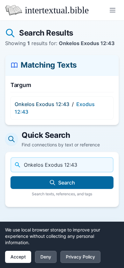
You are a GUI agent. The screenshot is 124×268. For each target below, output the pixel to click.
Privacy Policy (80, 256)
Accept (18, 256)
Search (66, 182)
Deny (45, 256)
